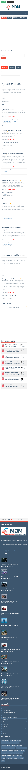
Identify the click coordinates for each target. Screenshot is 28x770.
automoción (4, 750)
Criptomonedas (6, 728)
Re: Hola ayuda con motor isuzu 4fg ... (10, 119)
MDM (14, 755)
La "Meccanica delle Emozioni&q (9, 601)
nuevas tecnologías (18, 758)
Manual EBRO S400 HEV (7, 192)
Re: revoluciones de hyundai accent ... (10, 142)
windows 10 (4, 748)
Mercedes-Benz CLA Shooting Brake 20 (10, 650)
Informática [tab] (22, 17)
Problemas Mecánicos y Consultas (11, 130)
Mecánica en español (11, 84)
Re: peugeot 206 (5, 242)
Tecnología (5, 719)
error (3, 760)
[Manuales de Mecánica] (14, 7)
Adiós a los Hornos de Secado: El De (9, 577)
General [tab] (10, 17)
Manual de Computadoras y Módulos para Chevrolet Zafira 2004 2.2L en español (12, 380)
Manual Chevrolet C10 (7, 170)
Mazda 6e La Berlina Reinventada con (10, 613)
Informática (5, 724)
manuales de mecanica (15, 740)
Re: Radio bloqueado (6, 217)
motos (3, 758)
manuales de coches (18, 753)
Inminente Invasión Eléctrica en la (9, 589)
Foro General (5, 109)
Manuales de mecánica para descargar (13, 153)
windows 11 (12, 748)
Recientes (12, 67)
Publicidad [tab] (4, 17)
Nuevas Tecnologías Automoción (10, 717)
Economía (5, 726)
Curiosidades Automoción (9, 712)
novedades (19, 755)
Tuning (4, 204)
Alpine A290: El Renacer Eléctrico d (9, 625)
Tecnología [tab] (15, 17)
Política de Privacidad (5, 767)
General (4, 733)
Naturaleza (5, 731)
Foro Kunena (16, 307)
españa (10, 753)
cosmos (10, 743)
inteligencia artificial (21, 748)
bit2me (22, 750)
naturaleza (16, 743)
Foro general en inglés (8, 279)
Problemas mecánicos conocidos (11, 228)
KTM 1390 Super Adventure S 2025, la (10, 637)
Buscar (3, 58)
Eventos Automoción (7, 710)
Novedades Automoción (8, 708)
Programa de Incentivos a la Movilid (9, 674)
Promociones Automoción (9, 715)
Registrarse (10, 2)
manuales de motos (6, 755)
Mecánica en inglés (10, 255)
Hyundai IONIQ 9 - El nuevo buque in (10, 662)
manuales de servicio (17, 745)
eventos (11, 750)
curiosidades (9, 758)
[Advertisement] (14, 33)
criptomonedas (5, 740)
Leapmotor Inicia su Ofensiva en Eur (9, 565)
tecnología (16, 750)
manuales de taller (6, 745)
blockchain (4, 753)
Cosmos (4, 722)
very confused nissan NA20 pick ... (9, 295)
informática (4, 743)
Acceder (4, 2)
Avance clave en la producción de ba (10, 686)
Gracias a (11, 307)
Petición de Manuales (8, 181)
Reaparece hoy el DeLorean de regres (10, 698)
